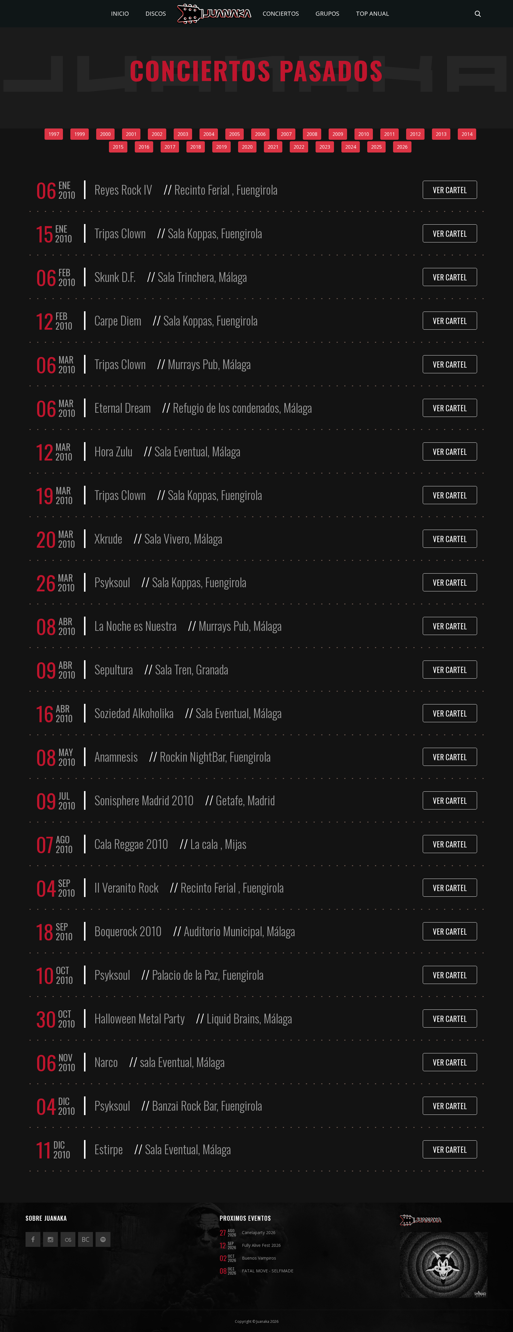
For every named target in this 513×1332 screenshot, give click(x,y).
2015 (118, 147)
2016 (144, 147)
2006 (260, 134)
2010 (363, 134)
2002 (157, 134)
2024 (350, 147)
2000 (105, 134)
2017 (169, 147)
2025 (376, 147)
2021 (273, 147)
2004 (208, 134)
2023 (324, 147)
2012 (415, 134)
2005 (234, 134)
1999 (79, 134)
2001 (131, 134)
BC (85, 1239)
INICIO (120, 13)
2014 (467, 134)
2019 (221, 147)
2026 (402, 147)
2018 (195, 147)
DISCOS (155, 13)
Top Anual (372, 13)
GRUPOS (327, 13)
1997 (53, 134)
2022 (299, 147)
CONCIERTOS (281, 13)
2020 (247, 147)
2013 (441, 134)
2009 (337, 134)
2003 (183, 134)
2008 (312, 134)
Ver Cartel (450, 189)
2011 (389, 134)
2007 (286, 134)
